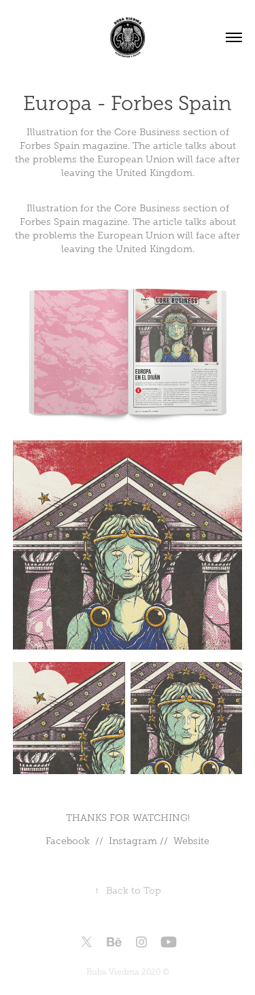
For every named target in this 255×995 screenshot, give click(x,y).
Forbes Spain (50, 222)
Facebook (68, 841)
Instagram (133, 841)
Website (191, 841)
